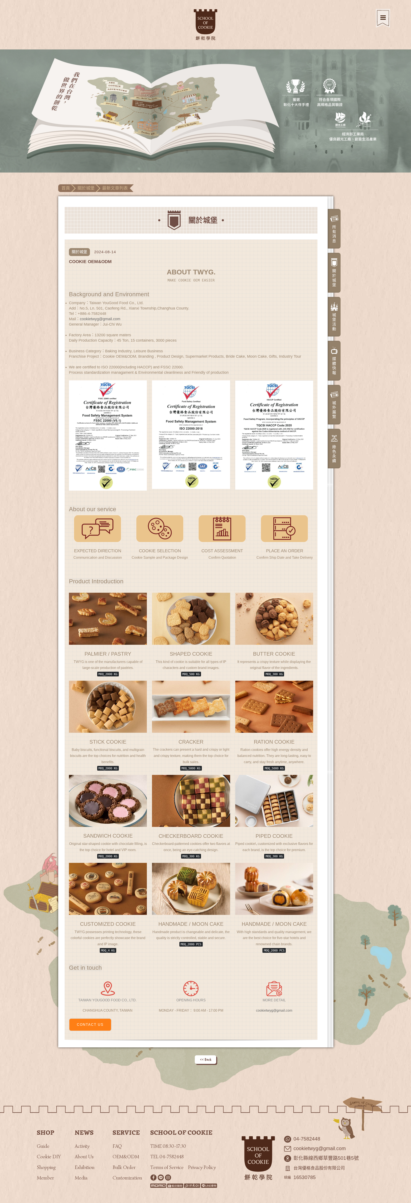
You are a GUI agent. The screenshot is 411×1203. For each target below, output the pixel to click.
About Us (84, 1157)
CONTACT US (90, 1024)
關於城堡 (86, 188)
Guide (43, 1146)
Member (45, 1178)
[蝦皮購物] (175, 1186)
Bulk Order (124, 1167)
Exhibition (84, 1167)
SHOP (45, 1132)
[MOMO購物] (158, 1186)
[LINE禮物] (209, 1186)
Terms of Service (167, 1167)
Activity (82, 1146)
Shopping (46, 1167)
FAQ (117, 1146)
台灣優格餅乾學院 (205, 24)
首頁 (65, 188)
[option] (205, 111)
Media (81, 1178)
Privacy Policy (202, 1167)
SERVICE (126, 1132)
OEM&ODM (126, 1157)
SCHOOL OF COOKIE (181, 1132)
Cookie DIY (49, 1157)
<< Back (205, 1059)
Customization (127, 1178)
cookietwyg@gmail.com (100, 319)
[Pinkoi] (192, 1186)
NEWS (84, 1132)
